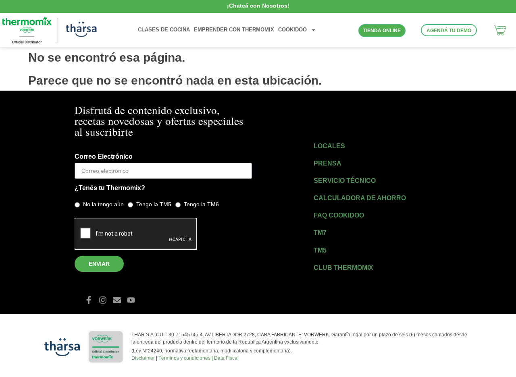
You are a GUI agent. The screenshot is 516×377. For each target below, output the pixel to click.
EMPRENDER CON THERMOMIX (234, 30)
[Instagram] (103, 300)
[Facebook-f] (89, 300)
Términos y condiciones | (186, 358)
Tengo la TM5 (153, 204)
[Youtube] (131, 300)
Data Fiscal (226, 358)
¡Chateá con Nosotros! (258, 6)
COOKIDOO (292, 30)
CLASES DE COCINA (164, 30)
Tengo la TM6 (201, 204)
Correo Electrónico (104, 156)
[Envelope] (117, 300)
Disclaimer (143, 358)
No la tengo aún (103, 204)
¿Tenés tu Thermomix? (110, 188)
